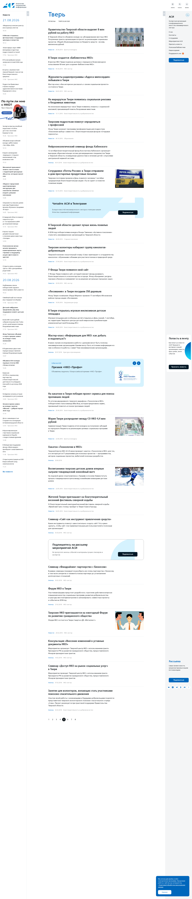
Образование (68, 138)
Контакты (172, 35)
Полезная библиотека (177, 47)
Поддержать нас (175, 53)
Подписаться (127, 212)
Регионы (51, 21)
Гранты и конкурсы (70, 50)
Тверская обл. (64, 21)
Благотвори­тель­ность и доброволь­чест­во (79, 113)
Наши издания (174, 50)
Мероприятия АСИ (176, 41)
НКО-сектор (68, 69)
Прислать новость (175, 44)
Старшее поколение (71, 239)
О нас (171, 32)
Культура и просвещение (71, 352)
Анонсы (51, 162)
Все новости (8, 472)
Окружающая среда (71, 302)
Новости (51, 50)
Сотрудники (173, 38)
